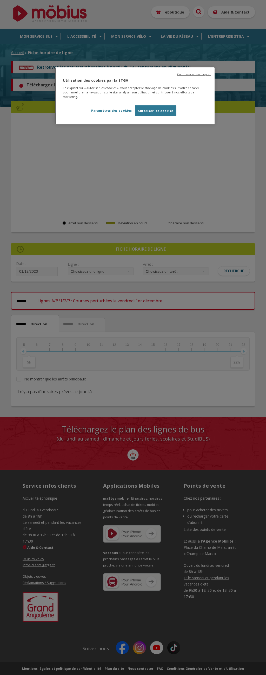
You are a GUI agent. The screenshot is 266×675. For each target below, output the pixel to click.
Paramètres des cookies (111, 110)
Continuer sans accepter (194, 74)
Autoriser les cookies (156, 111)
